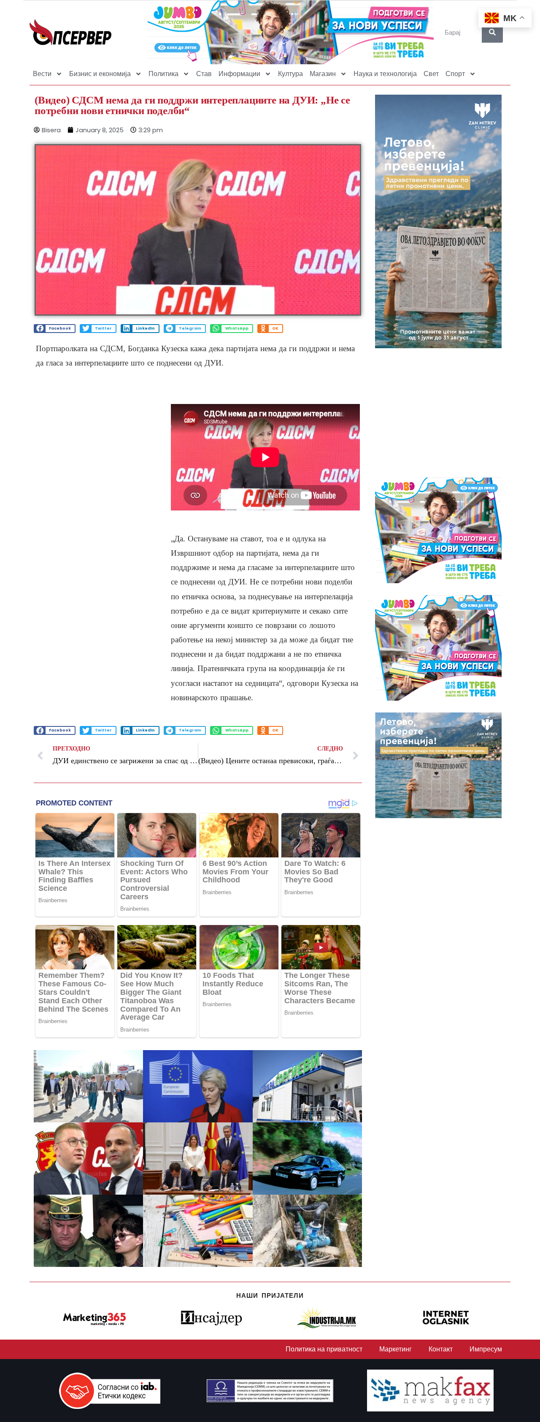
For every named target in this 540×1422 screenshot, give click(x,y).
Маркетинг (395, 1349)
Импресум (486, 1349)
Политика (163, 74)
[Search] (492, 32)
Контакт (441, 1349)
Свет (431, 74)
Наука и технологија (385, 74)
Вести (42, 74)
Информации (239, 74)
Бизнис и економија (100, 74)
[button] (55, 328)
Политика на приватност (324, 1349)
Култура (290, 74)
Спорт (455, 74)
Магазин (323, 74)
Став (204, 74)
